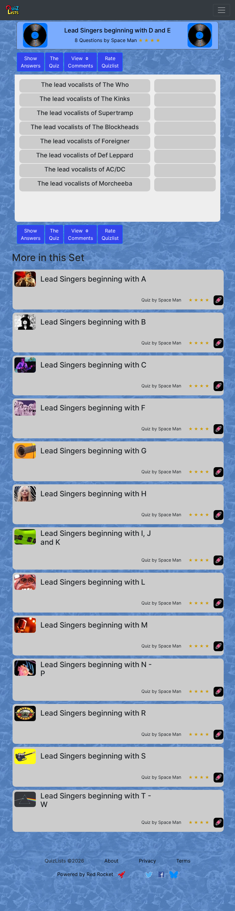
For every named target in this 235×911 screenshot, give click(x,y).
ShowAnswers (30, 62)
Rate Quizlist (110, 62)
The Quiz (54, 62)
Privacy (147, 861)
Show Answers (30, 234)
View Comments (80, 62)
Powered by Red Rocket (87, 874)
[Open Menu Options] (221, 10)
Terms (183, 861)
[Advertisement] (117, 900)
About (111, 861)
